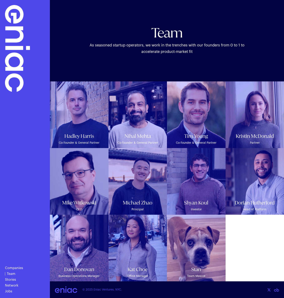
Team (11, 274)
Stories (10, 279)
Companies (14, 268)
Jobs (8, 291)
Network (11, 285)
